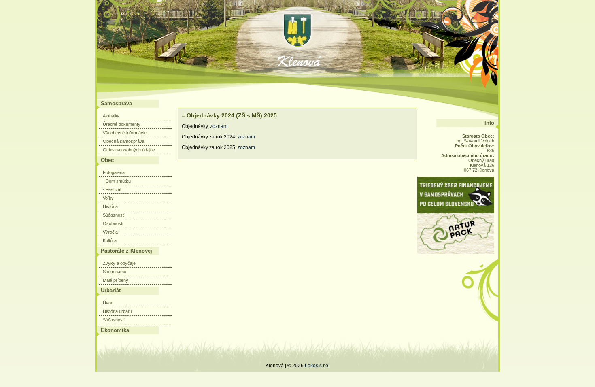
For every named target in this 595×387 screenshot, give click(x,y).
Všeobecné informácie (125, 132)
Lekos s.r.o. (317, 365)
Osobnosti (113, 223)
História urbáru (117, 311)
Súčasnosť (113, 215)
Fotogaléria (114, 172)
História (110, 206)
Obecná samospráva (123, 141)
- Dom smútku (117, 181)
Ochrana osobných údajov (129, 149)
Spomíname (114, 271)
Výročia (110, 232)
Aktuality (111, 115)
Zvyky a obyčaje (119, 263)
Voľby (108, 198)
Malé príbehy (115, 280)
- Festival (112, 189)
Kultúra (110, 240)
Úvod (108, 302)
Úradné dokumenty (121, 124)
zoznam (219, 126)
